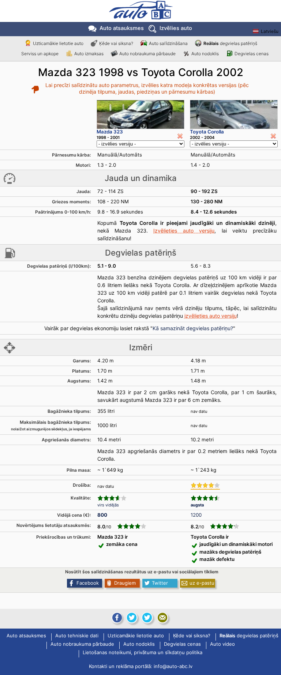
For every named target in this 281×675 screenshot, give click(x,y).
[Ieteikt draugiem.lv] (132, 617)
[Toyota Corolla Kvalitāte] (205, 498)
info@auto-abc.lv (173, 666)
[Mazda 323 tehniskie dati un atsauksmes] (140, 114)
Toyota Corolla (207, 132)
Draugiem (125, 583)
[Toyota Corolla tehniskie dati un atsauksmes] (234, 114)
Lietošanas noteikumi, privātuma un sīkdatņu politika (142, 652)
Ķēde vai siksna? (116, 43)
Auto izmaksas (89, 53)
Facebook (87, 583)
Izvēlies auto (176, 28)
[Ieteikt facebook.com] (116, 617)
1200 (196, 515)
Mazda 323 (110, 132)
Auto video (222, 644)
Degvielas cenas (252, 53)
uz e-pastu (202, 583)
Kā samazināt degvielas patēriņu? (193, 328)
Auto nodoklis (205, 53)
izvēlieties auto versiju (210, 316)
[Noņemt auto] (180, 136)
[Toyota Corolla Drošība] (205, 486)
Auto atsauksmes (122, 28)
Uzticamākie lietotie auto (58, 43)
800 (102, 515)
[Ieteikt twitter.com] (147, 617)
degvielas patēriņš (230, 43)
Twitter (160, 583)
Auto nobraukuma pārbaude (147, 53)
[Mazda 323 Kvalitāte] (112, 498)
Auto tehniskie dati (76, 635)
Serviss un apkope (40, 53)
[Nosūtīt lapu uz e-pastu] (162, 617)
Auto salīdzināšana (168, 43)
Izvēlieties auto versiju (183, 230)
